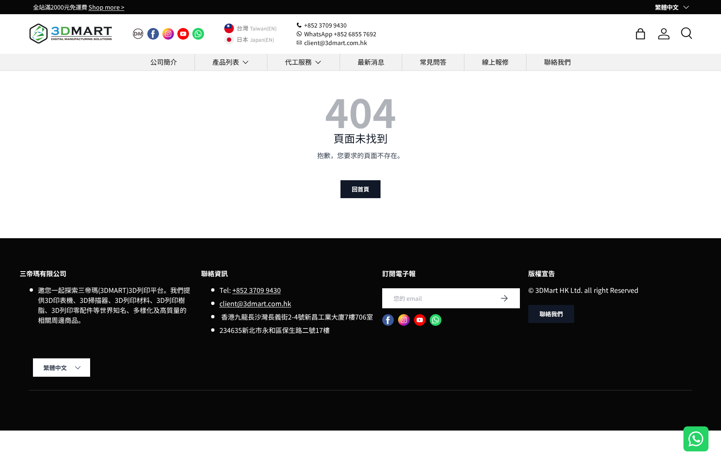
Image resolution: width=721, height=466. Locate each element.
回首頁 (360, 189)
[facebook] (153, 34)
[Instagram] (168, 34)
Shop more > (106, 7)
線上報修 (495, 62)
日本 (242, 39)
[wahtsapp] (435, 320)
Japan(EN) (262, 39)
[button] (640, 34)
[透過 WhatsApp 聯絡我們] (695, 439)
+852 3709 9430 (256, 290)
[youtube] (183, 34)
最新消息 (371, 62)
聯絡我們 (557, 62)
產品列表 (225, 62)
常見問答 (433, 62)
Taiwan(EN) (263, 28)
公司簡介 (163, 62)
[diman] (138, 34)
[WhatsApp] (198, 34)
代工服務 (298, 62)
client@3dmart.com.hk (255, 303)
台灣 (242, 28)
